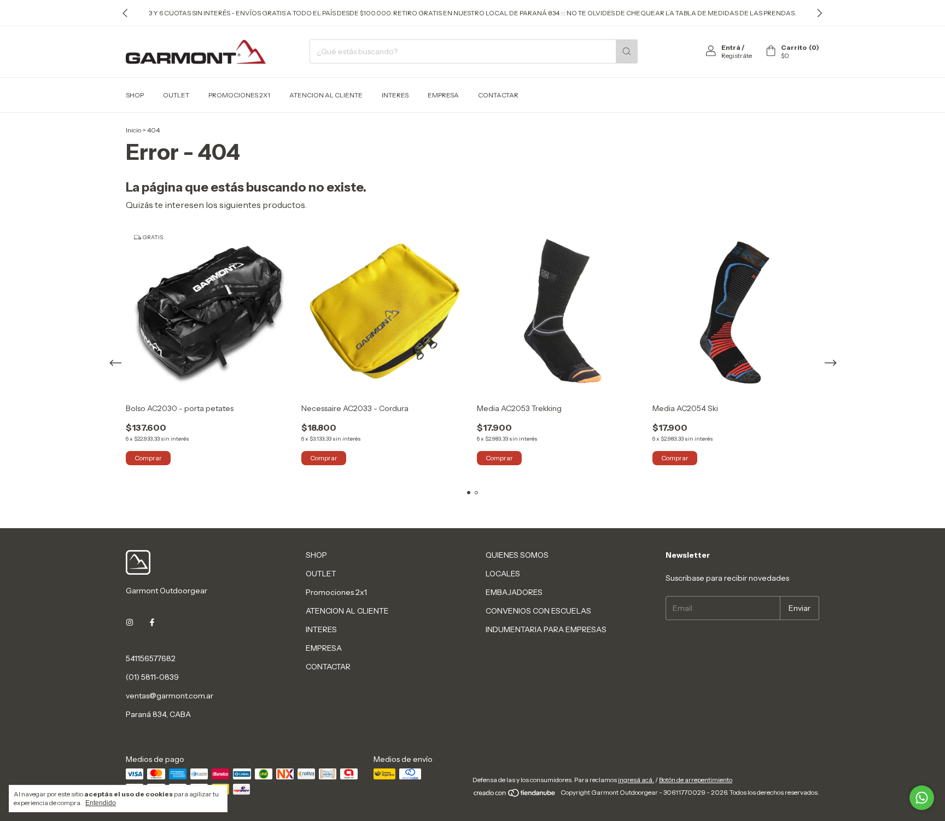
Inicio (133, 130)
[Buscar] (627, 51)
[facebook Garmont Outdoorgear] (152, 622)
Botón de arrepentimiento (695, 780)
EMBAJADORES (514, 592)
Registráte (736, 55)
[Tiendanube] (514, 795)
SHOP (135, 95)
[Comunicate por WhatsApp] (921, 797)
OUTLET (176, 95)
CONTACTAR (498, 95)
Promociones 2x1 (239, 95)
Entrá (730, 47)
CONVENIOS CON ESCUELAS (538, 611)
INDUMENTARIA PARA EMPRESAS (546, 629)
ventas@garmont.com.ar (169, 696)
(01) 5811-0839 (152, 677)
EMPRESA (443, 95)
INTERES (395, 95)
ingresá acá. (636, 780)
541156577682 (151, 658)
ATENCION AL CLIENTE (326, 95)
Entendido (100, 803)
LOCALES (503, 574)
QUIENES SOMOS (517, 555)
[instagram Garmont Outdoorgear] (129, 622)
